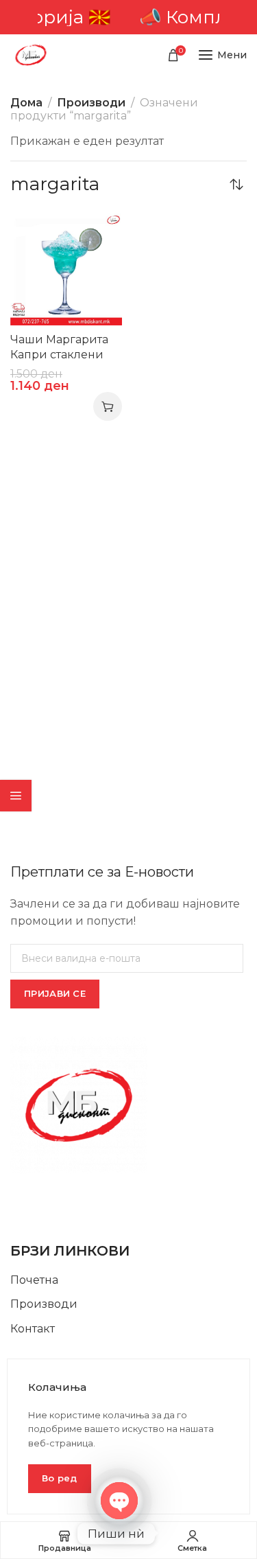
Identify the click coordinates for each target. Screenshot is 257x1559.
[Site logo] (30, 55)
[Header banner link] (128, 17)
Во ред (59, 1478)
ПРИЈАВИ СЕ (55, 993)
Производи (91, 102)
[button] (107, 406)
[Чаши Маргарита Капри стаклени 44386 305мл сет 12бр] (66, 269)
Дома (26, 102)
